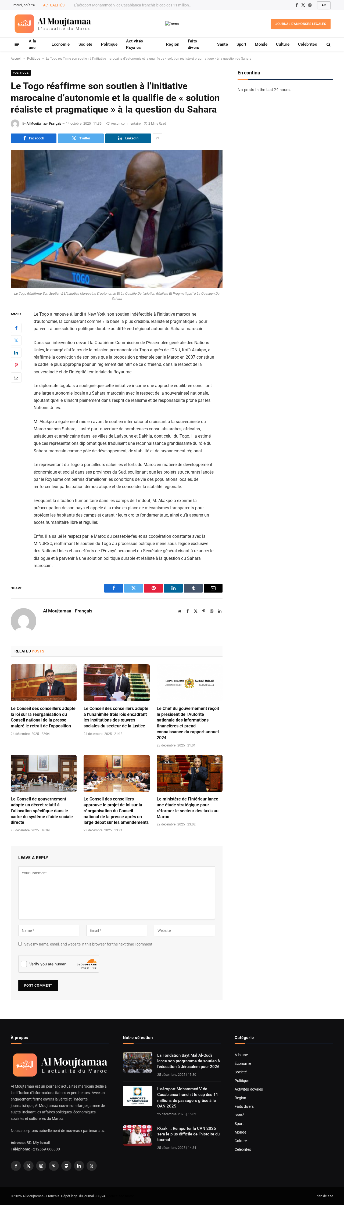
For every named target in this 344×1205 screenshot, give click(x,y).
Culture (282, 44)
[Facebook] (16, 328)
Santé (222, 44)
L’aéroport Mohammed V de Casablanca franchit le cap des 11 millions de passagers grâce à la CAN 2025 (134, 5)
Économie (61, 44)
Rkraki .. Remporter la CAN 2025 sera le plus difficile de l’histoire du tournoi (188, 1134)
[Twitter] (16, 340)
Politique (109, 44)
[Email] (16, 377)
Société (85, 44)
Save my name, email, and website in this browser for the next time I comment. (88, 944)
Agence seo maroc (120, 1196)
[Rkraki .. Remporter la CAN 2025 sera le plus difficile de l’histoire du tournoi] (137, 1135)
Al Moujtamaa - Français (44, 123)
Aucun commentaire (126, 123)
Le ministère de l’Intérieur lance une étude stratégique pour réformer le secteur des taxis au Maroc (187, 807)
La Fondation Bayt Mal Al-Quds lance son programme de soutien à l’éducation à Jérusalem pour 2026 (188, 1061)
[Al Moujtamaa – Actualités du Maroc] (52, 23)
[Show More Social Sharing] (157, 138)
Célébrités (307, 44)
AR (324, 5)
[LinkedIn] (16, 353)
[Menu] (17, 44)
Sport (241, 44)
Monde (261, 44)
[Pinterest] (16, 365)
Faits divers (193, 44)
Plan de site (324, 1196)
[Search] (328, 44)
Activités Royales (134, 44)
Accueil (16, 58)
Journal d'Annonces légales (300, 24)
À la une (32, 44)
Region (172, 44)
